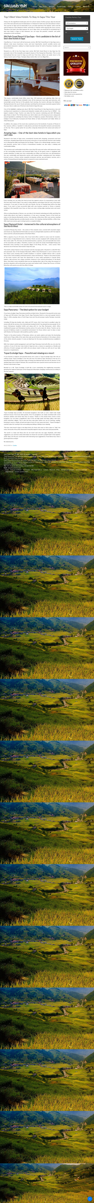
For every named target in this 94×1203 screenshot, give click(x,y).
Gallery (70, 7)
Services (52, 7)
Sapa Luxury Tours (9, 454)
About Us (86, 7)
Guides (15, 445)
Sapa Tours (43, 7)
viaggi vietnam (9, 471)
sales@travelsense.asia (14, 468)
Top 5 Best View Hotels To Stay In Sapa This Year (29, 16)
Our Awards (26, 469)
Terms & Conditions (15, 469)
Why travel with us (36, 469)
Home (35, 7)
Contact (78, 7)
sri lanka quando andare (21, 471)
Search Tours (77, 39)
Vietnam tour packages (67, 469)
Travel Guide (61, 7)
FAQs (58, 469)
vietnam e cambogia (81, 469)
